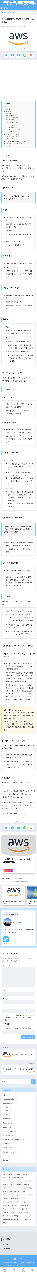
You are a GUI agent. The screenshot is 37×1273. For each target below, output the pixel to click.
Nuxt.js (14, 1205)
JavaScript (14, 1198)
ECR (29, 1188)
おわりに (8, 146)
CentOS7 (6, 1177)
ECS (5, 1191)
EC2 (23, 1188)
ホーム (4, 1271)
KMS (23, 1198)
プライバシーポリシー (27, 1262)
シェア (13, 1271)
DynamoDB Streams (12, 134)
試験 (5, 1223)
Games (7, 1127)
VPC (16, 1216)
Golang (23, 1195)
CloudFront (7, 1181)
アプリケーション (15, 129)
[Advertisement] (18, 79)
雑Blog (7, 1160)
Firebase (6, 1195)
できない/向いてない (13, 117)
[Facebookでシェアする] (12, 55)
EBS (16, 1188)
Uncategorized (9, 1152)
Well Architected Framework (12, 1219)
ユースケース (12, 125)
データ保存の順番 (13, 137)
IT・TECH (8, 1135)
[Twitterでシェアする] (6, 55)
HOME (19, 1258)
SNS (19, 1212)
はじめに (8, 109)
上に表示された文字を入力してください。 (17, 1028)
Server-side (22, 8)
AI (5, 1095)
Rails (13, 1209)
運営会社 (6, 1244)
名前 (4, 990)
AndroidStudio (9, 1099)
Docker (19, 1184)
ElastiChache (14, 1191)
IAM (30, 1195)
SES (13, 1212)
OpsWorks (24, 1205)
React (21, 1209)
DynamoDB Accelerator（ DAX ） (16, 141)
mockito (15, 1202)
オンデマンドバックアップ (14, 144)
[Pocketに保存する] (31, 55)
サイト (4, 1007)
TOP (32, 1271)
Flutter (6, 1115)
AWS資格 (14, 878)
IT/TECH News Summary (13, 1139)
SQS (26, 1212)
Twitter (6, 943)
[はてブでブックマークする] (18, 55)
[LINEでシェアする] (24, 55)
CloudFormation (18, 1177)
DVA (7, 1107)
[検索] (33, 1081)
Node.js (6, 1205)
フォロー (23, 1271)
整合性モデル (12, 119)
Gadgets (7, 1123)
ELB (24, 1191)
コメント (6, 966)
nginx (23, 1202)
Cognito (28, 1181)
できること (11, 116)
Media (6, 1143)
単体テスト (27, 1219)
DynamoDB (9, 111)
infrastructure (9, 1131)
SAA (20, 878)
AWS (10, 882)
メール (5, 999)
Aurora (17, 1174)
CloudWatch (18, 1181)
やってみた (4, 8)
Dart (5, 1184)
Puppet (6, 1209)
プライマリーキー (13, 131)
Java (5, 1198)
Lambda (6, 1202)
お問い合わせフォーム (10, 1262)
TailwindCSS (7, 1216)
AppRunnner (7, 1174)
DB (12, 1184)
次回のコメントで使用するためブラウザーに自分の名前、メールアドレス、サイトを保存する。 (19, 1018)
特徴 (9, 113)
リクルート (6, 1248)
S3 (27, 1209)
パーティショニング (12, 122)
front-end (13, 8)
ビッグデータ (14, 127)
